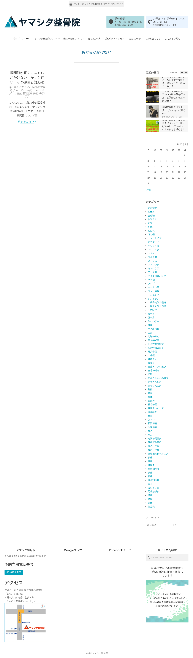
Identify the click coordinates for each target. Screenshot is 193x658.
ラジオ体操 (153, 291)
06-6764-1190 (160, 21)
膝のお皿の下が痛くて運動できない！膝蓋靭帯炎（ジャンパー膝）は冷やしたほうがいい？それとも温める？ (173, 123)
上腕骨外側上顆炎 (157, 306)
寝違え (151, 362)
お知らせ (152, 219)
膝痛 (150, 472)
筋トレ (151, 419)
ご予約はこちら (116, 4)
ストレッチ (38, 90)
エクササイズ (154, 238)
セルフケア (153, 268)
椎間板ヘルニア (156, 408)
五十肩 (151, 313)
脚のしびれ (153, 446)
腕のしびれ (153, 449)
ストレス (152, 260)
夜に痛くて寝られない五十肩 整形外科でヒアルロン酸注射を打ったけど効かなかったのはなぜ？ (173, 94)
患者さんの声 (154, 381)
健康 (150, 325)
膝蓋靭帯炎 (153, 480)
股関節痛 (27, 93)
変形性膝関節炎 (156, 347)
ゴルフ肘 (152, 257)
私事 (150, 415)
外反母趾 (152, 351)
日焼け (151, 400)
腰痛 (35, 93)
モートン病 (153, 287)
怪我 (150, 374)
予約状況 (152, 310)
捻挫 (150, 389)
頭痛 (150, 495)
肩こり (151, 431)
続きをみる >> (27, 121)
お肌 (150, 226)
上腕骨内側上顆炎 (157, 302)
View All (174, 72)
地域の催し (153, 336)
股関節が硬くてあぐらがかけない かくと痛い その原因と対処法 (27, 77)
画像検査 (152, 412)
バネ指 (151, 279)
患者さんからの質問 (158, 378)
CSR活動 (152, 207)
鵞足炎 (151, 506)
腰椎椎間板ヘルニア (158, 453)
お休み (151, 211)
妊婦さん (152, 359)
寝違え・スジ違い (157, 366)
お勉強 (151, 215)
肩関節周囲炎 (154, 438)
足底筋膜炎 (153, 491)
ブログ (12, 93)
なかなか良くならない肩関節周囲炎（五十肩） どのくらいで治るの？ (173, 108)
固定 (150, 332)
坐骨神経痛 (153, 340)
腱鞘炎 (151, 465)
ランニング (153, 294)
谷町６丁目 (153, 487)
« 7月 (148, 190)
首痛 (150, 502)
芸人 (150, 483)
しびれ (151, 230)
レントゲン (153, 298)
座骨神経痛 (153, 370)
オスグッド (153, 241)
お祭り (151, 223)
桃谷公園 (152, 404)
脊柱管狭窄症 (154, 442)
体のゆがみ (153, 321)
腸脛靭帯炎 (153, 468)
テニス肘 (152, 272)
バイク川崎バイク (157, 276)
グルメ (151, 253)
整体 (19, 93)
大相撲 (151, 355)
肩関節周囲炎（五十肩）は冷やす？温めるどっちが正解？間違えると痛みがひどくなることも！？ (173, 80)
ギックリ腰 (25, 90)
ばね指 (151, 234)
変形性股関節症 (156, 344)
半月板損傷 (153, 328)
